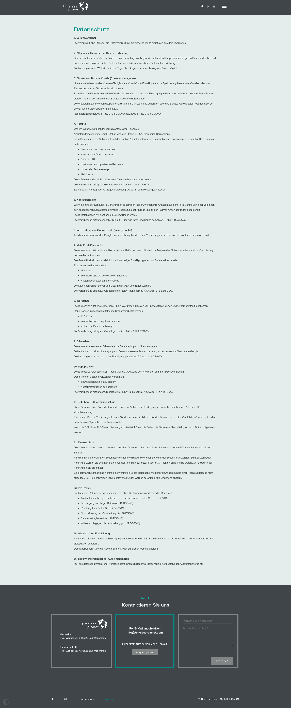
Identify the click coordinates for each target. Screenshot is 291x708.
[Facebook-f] (202, 6)
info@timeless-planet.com (145, 632)
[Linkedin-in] (208, 6)
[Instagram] (214, 6)
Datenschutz (108, 699)
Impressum (87, 699)
